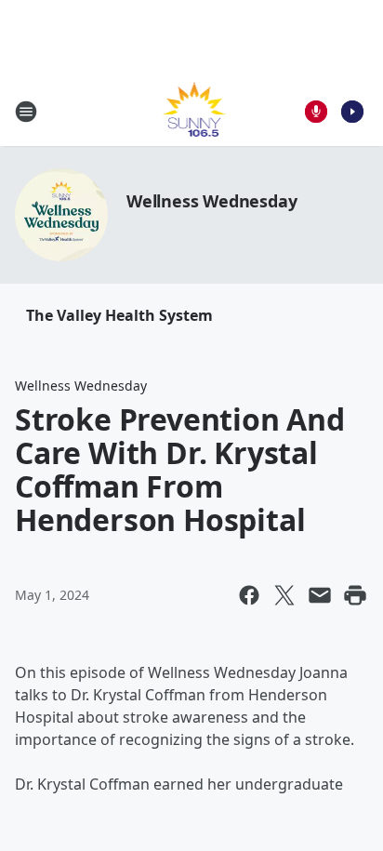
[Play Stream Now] (352, 111)
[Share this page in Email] (320, 595)
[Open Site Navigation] (26, 111)
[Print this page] (355, 595)
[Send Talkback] (316, 111)
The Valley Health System (119, 315)
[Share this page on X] (284, 595)
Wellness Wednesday (211, 201)
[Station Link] (192, 111)
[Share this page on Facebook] (249, 595)
